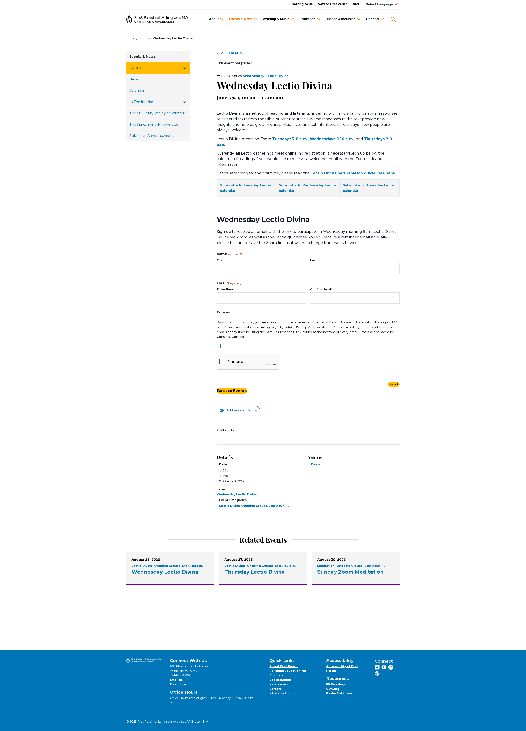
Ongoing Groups (254, 506)
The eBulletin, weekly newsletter (157, 113)
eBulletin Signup (282, 693)
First (220, 260)
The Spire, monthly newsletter (154, 124)
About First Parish (283, 666)
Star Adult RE (279, 506)
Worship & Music (276, 19)
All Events (231, 53)
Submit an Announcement (151, 136)
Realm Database (339, 693)
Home (131, 38)
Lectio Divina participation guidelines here (353, 173)
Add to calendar (239, 410)
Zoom (315, 464)
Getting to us (302, 4)
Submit (394, 384)
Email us (176, 680)
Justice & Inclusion (341, 19)
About (214, 19)
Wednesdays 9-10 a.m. (332, 139)
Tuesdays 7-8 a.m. (290, 139)
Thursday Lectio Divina (254, 572)
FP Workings (336, 684)
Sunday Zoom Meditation (350, 572)
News (133, 79)
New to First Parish (332, 4)
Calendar (136, 90)
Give (356, 4)
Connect (372, 19)
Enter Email (225, 289)
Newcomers (278, 684)
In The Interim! (141, 102)
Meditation (326, 566)
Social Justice (280, 680)
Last (313, 260)
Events (144, 38)
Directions (178, 684)
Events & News (241, 19)
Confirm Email (321, 289)
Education (308, 19)
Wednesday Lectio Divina (237, 494)
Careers (275, 689)
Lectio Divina (229, 506)
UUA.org (332, 689)
